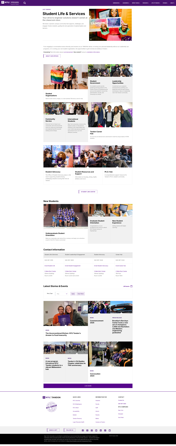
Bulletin (75, 415)
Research (146, 3)
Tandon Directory (77, 418)
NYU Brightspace (77, 404)
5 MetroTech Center (50, 271)
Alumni (97, 411)
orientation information (93, 52)
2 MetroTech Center (121, 271)
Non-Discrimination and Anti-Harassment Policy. (79, 441)
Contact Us (121, 400)
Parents (97, 415)
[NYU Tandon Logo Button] (57, 397)
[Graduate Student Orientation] (99, 210)
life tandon (47, 9)
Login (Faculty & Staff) (78, 422)
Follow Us (69, 430)
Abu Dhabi (121, 417)
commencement (68, 52)
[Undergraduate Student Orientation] (66, 216)
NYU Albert (76, 407)
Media (97, 418)
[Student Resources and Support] (88, 156)
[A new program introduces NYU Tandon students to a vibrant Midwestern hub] (55, 348)
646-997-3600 (122, 403)
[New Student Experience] (121, 210)
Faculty (97, 404)
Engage (165, 3)
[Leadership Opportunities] (121, 70)
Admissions (116, 3)
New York (120, 410)
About (172, 3)
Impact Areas (136, 3)
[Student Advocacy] (58, 156)
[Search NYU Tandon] (25, 3)
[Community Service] (55, 108)
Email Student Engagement (72, 265)
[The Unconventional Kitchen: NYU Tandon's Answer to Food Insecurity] (66, 313)
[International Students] (77, 108)
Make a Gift (53, 430)
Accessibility (76, 411)
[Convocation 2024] (110, 354)
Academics (126, 3)
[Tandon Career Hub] (110, 114)
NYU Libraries (76, 400)
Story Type (50, 293)
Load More (88, 386)
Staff (97, 407)
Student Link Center (88, 191)
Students (98, 400)
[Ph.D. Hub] (117, 156)
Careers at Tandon (100, 422)
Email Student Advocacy (101, 265)
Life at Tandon (155, 3)
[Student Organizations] (66, 76)
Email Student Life (50, 265)
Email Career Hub (121, 265)
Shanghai (120, 414)
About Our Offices (52, 56)
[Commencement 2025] (99, 307)
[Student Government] (99, 70)
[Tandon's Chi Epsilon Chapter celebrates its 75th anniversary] (77, 348)
